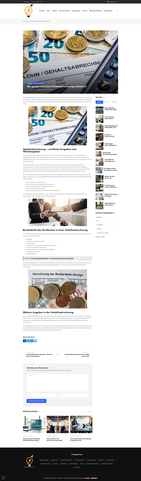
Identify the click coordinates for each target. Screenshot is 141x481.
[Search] (117, 11)
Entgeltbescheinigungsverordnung (50, 176)
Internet (99, 229)
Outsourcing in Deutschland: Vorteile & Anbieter (111, 118)
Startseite (42, 10)
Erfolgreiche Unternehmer (66, 460)
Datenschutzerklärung (77, 478)
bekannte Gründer (36, 1)
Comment (114, 102)
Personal (84, 10)
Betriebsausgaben (44, 460)
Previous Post (31, 352)
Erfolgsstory (101, 460)
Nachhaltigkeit (63, 463)
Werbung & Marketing (95, 10)
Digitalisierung (54, 460)
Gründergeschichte (45, 463)
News (48, 10)
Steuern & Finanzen (64, 10)
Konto (70, 320)
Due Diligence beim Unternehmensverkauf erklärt (110, 170)
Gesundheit (100, 224)
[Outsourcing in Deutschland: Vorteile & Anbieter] (99, 119)
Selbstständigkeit (73, 463)
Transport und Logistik (102, 233)
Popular (107, 102)
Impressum (60, 478)
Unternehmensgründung (107, 463)
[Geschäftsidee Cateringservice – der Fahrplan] (99, 162)
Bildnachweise (68, 478)
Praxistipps (26, 1)
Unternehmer (77, 467)
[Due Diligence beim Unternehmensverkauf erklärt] (99, 170)
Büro (98, 220)
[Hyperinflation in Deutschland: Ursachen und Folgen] (99, 205)
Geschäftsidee (110, 460)
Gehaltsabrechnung (30, 97)
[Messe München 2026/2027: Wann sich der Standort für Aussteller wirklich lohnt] (99, 110)
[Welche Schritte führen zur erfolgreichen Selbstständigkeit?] (99, 178)
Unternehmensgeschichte (93, 463)
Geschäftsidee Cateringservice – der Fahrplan (110, 161)
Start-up (82, 463)
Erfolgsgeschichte (91, 460)
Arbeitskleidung (51, 265)
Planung (54, 10)
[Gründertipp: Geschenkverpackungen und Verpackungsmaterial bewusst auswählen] (98, 154)
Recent (99, 102)
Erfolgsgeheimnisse (80, 460)
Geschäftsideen (108, 10)
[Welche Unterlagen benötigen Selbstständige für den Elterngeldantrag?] (99, 196)
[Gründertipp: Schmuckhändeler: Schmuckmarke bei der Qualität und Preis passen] (99, 146)
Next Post (85, 352)
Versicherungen (76, 10)
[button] (88, 411)
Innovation (55, 463)
